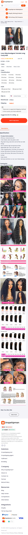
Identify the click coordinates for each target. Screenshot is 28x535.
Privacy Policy (13, 533)
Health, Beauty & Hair (9, 21)
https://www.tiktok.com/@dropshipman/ (2, 445)
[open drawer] (26, 2)
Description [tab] (4, 128)
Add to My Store (14, 120)
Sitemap (20, 533)
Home (2, 21)
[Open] (25, 96)
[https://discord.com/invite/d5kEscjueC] (5, 445)
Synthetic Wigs (4, 22)
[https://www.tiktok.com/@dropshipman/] (2, 445)
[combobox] (16, 96)
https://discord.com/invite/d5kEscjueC (5, 445)
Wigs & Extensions (18, 21)
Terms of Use (5, 533)
